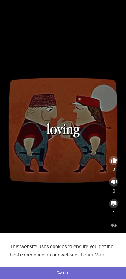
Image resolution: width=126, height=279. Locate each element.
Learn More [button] (93, 254)
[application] (63, 130)
